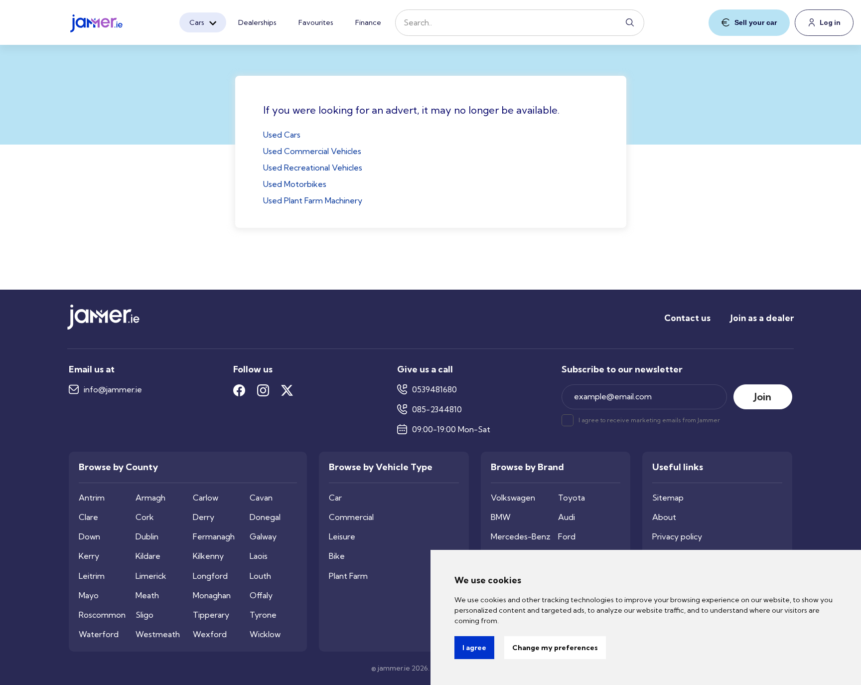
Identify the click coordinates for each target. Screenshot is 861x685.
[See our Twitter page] (287, 390)
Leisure (342, 536)
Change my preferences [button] (555, 647)
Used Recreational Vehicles (312, 167)
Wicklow (265, 634)
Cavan (261, 498)
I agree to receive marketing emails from (649, 420)
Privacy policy (677, 536)
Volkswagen (513, 498)
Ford (566, 536)
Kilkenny (208, 556)
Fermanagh (214, 536)
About (664, 517)
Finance (368, 22)
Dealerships (257, 22)
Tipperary (211, 615)
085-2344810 (437, 409)
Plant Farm (348, 576)
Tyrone (263, 615)
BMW (501, 517)
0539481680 (434, 389)
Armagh (150, 498)
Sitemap (668, 498)
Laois (259, 556)
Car (335, 498)
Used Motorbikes (294, 184)
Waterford (99, 634)
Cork (145, 517)
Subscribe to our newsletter (622, 369)
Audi (566, 517)
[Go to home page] (103, 327)
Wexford (210, 634)
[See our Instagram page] (263, 390)
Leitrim (92, 576)
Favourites (315, 22)
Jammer (709, 420)
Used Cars (281, 135)
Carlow (205, 498)
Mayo (89, 595)
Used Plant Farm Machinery (312, 200)
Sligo (144, 615)
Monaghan (212, 595)
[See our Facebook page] (239, 390)
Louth (260, 576)
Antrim (92, 498)
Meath (147, 595)
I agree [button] (474, 647)
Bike (337, 556)
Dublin (147, 536)
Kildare (148, 556)
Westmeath (158, 634)
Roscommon (102, 615)
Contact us (687, 318)
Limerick (151, 576)
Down (89, 536)
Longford (210, 576)
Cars (196, 22)
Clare (88, 517)
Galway (263, 536)
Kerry (89, 556)
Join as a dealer (762, 318)
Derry (203, 517)
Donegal (265, 517)
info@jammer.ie (113, 389)
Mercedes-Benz (521, 536)
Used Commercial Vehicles (312, 151)
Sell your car (755, 22)
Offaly (261, 595)
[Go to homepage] (96, 20)
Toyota (571, 498)
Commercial (351, 517)
